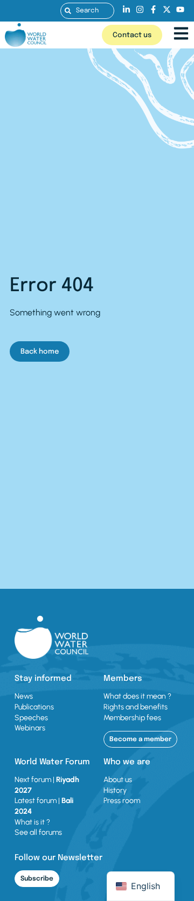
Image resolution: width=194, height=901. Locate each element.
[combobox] (87, 11)
